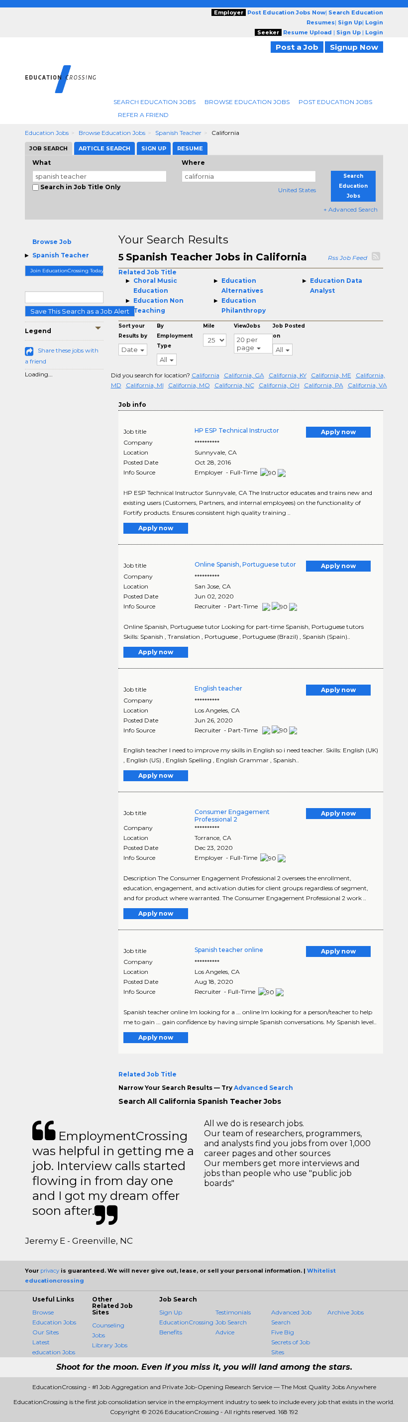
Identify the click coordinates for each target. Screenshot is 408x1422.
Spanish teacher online (229, 949)
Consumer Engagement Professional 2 (232, 815)
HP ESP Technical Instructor (237, 430)
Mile (208, 326)
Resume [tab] (190, 148)
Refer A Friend (143, 114)
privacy (49, 1270)
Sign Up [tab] (153, 148)
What (41, 162)
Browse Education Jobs (247, 102)
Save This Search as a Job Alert (79, 311)
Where (193, 162)
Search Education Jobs (154, 102)
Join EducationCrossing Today (66, 270)
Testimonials (233, 1312)
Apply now (338, 432)
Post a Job (297, 47)
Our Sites (45, 1332)
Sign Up (170, 1312)
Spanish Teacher (178, 132)
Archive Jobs (345, 1312)
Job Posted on (289, 331)
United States (297, 190)
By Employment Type (175, 336)
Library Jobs (109, 1345)
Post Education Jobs (335, 102)
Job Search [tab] (48, 148)
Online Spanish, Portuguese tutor (245, 564)
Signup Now (354, 47)
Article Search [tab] (104, 148)
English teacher (218, 688)
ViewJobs (247, 326)
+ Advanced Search (350, 209)
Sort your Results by (132, 331)
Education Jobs (47, 132)
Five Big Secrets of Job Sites (290, 1342)
